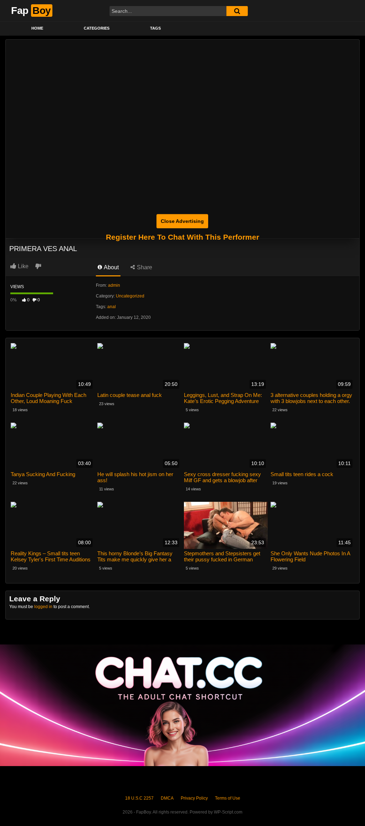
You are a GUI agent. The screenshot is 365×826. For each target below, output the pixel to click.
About (111, 267)
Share (143, 267)
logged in (43, 606)
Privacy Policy (194, 798)
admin (114, 285)
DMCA (167, 798)
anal (111, 306)
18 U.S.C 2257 (139, 798)
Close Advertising (182, 221)
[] (237, 11)
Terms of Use (227, 798)
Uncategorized (130, 296)
